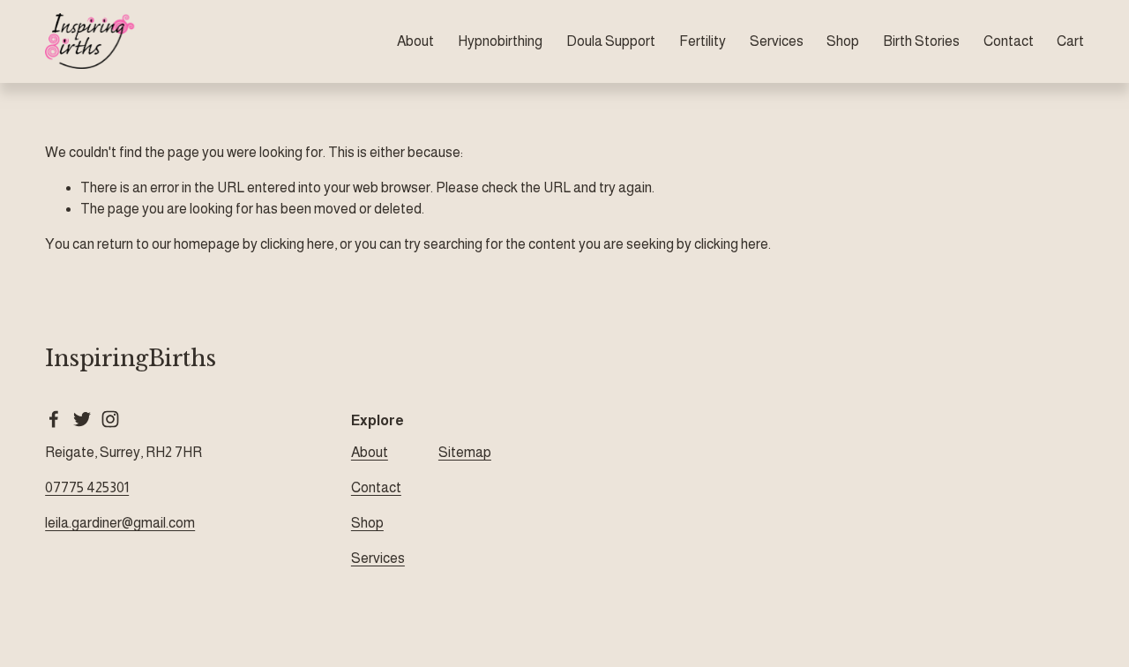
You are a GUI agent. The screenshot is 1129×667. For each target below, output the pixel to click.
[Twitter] (82, 419)
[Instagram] (110, 419)
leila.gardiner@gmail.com (120, 522)
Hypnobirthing (500, 41)
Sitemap (464, 452)
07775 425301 (87, 487)
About (415, 41)
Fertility (702, 41)
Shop (842, 41)
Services (777, 41)
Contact (1008, 41)
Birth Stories (921, 41)
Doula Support (610, 41)
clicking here (297, 243)
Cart (1070, 41)
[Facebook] (54, 419)
